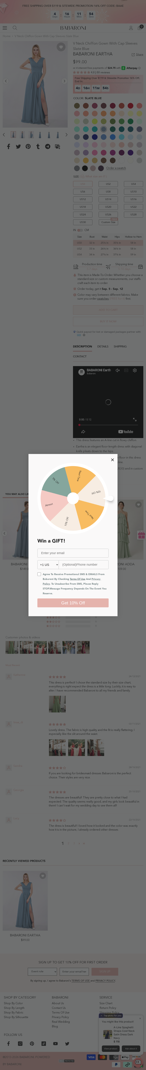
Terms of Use (77, 579)
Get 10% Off (73, 602)
